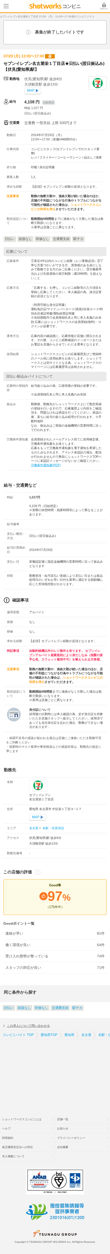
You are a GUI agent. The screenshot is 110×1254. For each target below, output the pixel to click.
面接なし (24, 1008)
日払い (9, 1008)
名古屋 (34, 828)
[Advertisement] (55, 1074)
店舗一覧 (62, 1119)
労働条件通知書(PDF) (46, 465)
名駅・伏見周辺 (53, 828)
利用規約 (7, 1137)
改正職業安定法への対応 (17, 1147)
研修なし (41, 1008)
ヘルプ (6, 1128)
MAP (31, 90)
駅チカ (77, 1008)
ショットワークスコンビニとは (21, 1119)
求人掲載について (13, 1156)
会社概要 (62, 1147)
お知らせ (62, 1128)
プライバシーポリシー (71, 1137)
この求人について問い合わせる (28, 1026)
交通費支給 (60, 1008)
